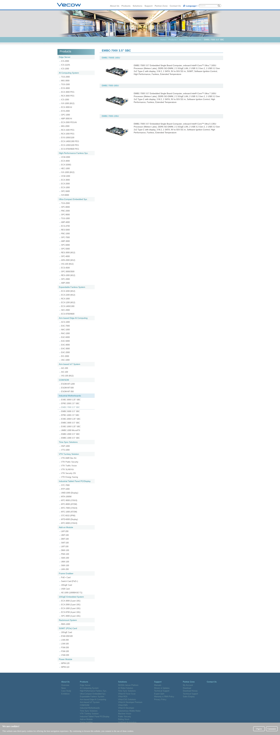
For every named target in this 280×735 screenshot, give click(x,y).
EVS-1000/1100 (67, 137)
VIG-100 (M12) (67, 264)
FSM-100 (65, 651)
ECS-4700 (65, 226)
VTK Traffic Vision (69, 466)
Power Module (65, 659)
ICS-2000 (65, 61)
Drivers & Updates (162, 688)
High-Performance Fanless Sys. (73, 153)
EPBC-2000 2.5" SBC (70, 403)
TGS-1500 (65, 84)
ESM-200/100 (67, 636)
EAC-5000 (65, 341)
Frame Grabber (66, 573)
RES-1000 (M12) (68, 275)
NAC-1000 (65, 330)
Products (126, 6)
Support (149, 6)
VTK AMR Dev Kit (68, 458)
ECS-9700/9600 (67, 314)
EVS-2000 (65, 111)
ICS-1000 (65, 69)
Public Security (124, 716)
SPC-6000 (65, 245)
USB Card (65, 589)
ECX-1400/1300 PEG (70, 141)
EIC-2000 (65, 356)
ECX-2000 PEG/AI (69, 122)
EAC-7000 (65, 326)
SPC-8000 (65, 207)
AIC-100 (64, 372)
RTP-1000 (65, 489)
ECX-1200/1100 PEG (70, 145)
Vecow (69, 4)
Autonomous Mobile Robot (129, 711)
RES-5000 (65, 230)
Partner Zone (161, 6)
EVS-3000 (65, 88)
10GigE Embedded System (71, 597)
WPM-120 (65, 663)
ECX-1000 (65, 187)
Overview (65, 685)
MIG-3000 (65, 81)
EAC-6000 (65, 337)
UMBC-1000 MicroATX (70, 430)
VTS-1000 (65, 450)
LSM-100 (65, 644)
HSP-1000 (65, 446)
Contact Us (175, 6)
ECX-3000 (65, 180)
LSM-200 (65, 640)
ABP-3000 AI (66, 118)
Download (187, 688)
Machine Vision (124, 714)
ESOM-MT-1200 (68, 384)
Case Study (66, 691)
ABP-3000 (65, 241)
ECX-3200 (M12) (68, 291)
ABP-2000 (65, 283)
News (63, 688)
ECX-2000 (65, 184)
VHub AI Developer (126, 708)
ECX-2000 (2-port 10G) (70, 604)
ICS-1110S (65, 65)
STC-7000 (65, 485)
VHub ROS (122, 696)
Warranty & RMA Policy (164, 696)
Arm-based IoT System (69, 364)
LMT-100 (64, 546)
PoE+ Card (65, 577)
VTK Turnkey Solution (69, 454)
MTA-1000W (66, 496)
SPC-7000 (65, 237)
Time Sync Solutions (68, 442)
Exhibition (65, 694)
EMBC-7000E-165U (111, 57)
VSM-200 (65, 655)
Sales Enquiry (189, 696)
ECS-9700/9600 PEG (70, 149)
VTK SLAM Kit (67, 469)
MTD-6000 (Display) (69, 519)
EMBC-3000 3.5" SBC (70, 423)
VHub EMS (123, 705)
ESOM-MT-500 (67, 388)
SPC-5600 (65, 191)
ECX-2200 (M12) (68, 295)
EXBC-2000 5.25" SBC (70, 419)
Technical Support (161, 691)
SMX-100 (65, 565)
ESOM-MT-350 (67, 391)
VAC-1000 (65, 360)
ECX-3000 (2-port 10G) (70, 601)
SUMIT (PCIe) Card (68, 628)
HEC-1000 (65, 168)
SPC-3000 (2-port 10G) (70, 616)
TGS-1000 (65, 218)
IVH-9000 (65, 195)
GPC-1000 (65, 115)
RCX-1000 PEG (67, 134)
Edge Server (64, 57)
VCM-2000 (65, 157)
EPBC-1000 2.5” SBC (70, 415)
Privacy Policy (160, 699)
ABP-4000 (65, 222)
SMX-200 (65, 558)
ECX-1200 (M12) (68, 302)
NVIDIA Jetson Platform (128, 685)
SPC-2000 (65, 279)
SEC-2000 (65, 310)
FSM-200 (65, 647)
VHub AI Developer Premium (130, 702)
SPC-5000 (65, 249)
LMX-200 (65, 569)
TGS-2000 (65, 77)
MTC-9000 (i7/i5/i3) (69, 500)
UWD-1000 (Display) (69, 493)
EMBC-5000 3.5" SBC (70, 411)
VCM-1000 (65, 176)
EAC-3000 (65, 349)
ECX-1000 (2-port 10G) (70, 608)
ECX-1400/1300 (67, 306)
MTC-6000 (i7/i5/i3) (69, 523)
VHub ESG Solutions (127, 699)
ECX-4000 (65, 161)
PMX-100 (65, 554)
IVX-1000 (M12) (67, 103)
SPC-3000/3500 (67, 271)
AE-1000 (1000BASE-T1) (71, 593)
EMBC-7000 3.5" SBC (70, 407)
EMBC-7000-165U (110, 85)
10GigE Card (66, 585)
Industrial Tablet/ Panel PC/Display (75, 481)
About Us (114, 6)
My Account (188, 685)
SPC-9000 (65, 215)
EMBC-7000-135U (110, 116)
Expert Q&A (159, 694)
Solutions (137, 6)
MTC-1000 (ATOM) (69, 512)
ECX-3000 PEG (67, 92)
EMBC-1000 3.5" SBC (70, 438)
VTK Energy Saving (69, 477)
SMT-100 (65, 543)
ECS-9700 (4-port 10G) (70, 612)
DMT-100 (65, 539)
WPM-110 (65, 667)
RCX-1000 (65, 299)
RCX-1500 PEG (67, 130)
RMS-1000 (65, 624)
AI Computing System (69, 73)
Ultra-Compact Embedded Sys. (73, 199)
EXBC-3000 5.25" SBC (70, 400)
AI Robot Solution (125, 688)
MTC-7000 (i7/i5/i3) (69, 508)
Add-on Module (66, 527)
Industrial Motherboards (190, 39)
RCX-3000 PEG (67, 96)
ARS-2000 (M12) (68, 260)
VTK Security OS (68, 473)
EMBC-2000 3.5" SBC (70, 434)
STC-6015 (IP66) (68, 515)
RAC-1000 (65, 333)
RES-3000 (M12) (68, 252)
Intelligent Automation (127, 722)
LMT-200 (64, 531)
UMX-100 (65, 562)
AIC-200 (64, 368)
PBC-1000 (65, 233)
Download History (190, 691)
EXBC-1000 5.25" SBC (70, 426)
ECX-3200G (66, 165)
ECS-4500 (65, 268)
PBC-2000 (65, 211)
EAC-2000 (65, 352)
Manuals (157, 685)
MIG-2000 (65, 126)
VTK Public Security (69, 462)
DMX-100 (65, 550)
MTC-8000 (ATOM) (69, 504)
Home (163, 39)
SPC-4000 (65, 256)
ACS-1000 (65, 322)
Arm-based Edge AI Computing (73, 318)
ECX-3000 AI (66, 107)
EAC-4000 (65, 345)
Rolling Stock (123, 719)
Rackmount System (68, 620)
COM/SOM (64, 380)
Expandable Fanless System (72, 287)
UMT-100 (65, 535)
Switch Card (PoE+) (69, 581)
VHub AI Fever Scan (126, 694)
